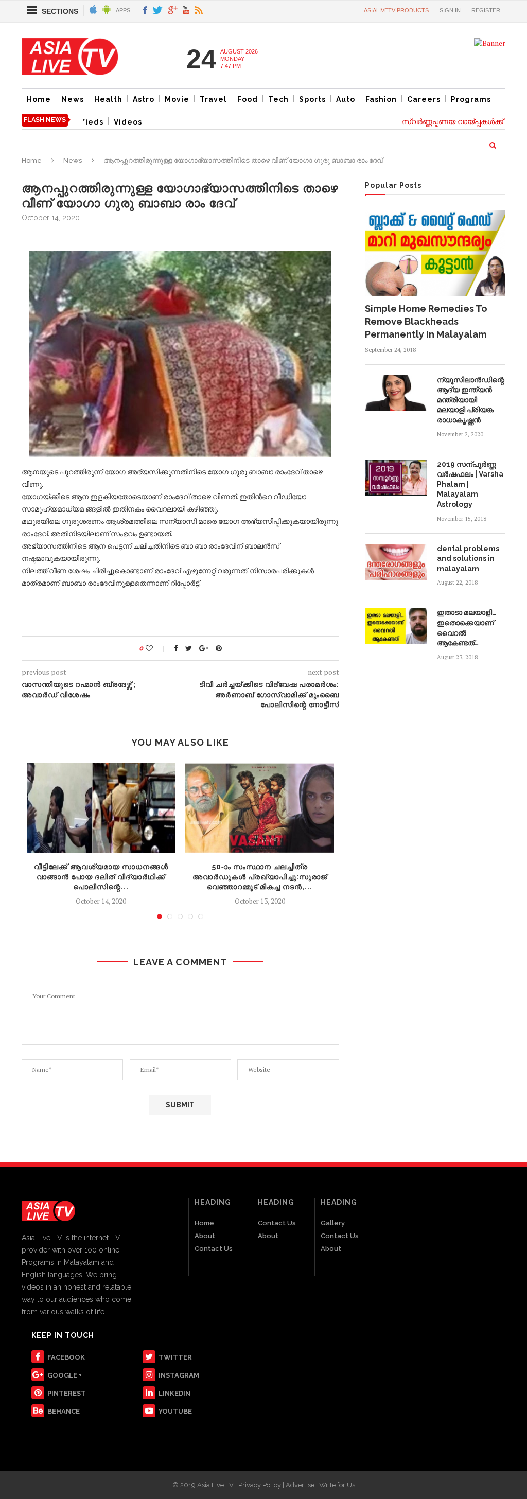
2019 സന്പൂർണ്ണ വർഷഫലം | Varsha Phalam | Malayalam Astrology (470, 484)
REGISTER (485, 10)
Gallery (333, 1223)
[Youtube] (186, 11)
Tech (278, 99)
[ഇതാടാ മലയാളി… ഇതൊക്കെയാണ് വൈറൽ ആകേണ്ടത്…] (396, 626)
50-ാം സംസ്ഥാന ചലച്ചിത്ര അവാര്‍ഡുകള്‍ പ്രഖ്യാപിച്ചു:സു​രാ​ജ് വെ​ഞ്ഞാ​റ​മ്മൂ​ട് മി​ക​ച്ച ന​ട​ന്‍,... (259, 876)
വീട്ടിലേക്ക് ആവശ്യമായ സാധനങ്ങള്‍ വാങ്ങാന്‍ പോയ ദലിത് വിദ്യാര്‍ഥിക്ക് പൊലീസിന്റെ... (101, 876)
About (205, 1236)
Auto (345, 99)
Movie (177, 99)
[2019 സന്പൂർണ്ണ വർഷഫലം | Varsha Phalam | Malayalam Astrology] (396, 478)
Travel (213, 99)
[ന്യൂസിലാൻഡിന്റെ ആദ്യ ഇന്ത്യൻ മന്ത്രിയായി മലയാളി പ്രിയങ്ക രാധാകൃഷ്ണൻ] (396, 393)
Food (247, 99)
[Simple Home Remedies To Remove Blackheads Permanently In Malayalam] (435, 253)
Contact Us (214, 1249)
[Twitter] (157, 11)
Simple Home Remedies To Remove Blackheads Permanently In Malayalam (426, 321)
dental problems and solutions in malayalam (468, 558)
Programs (471, 99)
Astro (143, 99)
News (72, 99)
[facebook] (145, 11)
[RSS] (199, 11)
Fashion (381, 99)
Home (39, 99)
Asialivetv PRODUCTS (396, 10)
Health (108, 99)
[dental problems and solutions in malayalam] (396, 562)
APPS (123, 10)
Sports (312, 99)
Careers (424, 99)
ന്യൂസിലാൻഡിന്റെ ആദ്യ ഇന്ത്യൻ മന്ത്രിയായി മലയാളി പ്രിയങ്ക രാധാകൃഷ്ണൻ (470, 400)
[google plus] (173, 11)
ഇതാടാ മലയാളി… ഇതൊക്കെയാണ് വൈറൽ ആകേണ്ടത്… (466, 627)
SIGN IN (450, 10)
